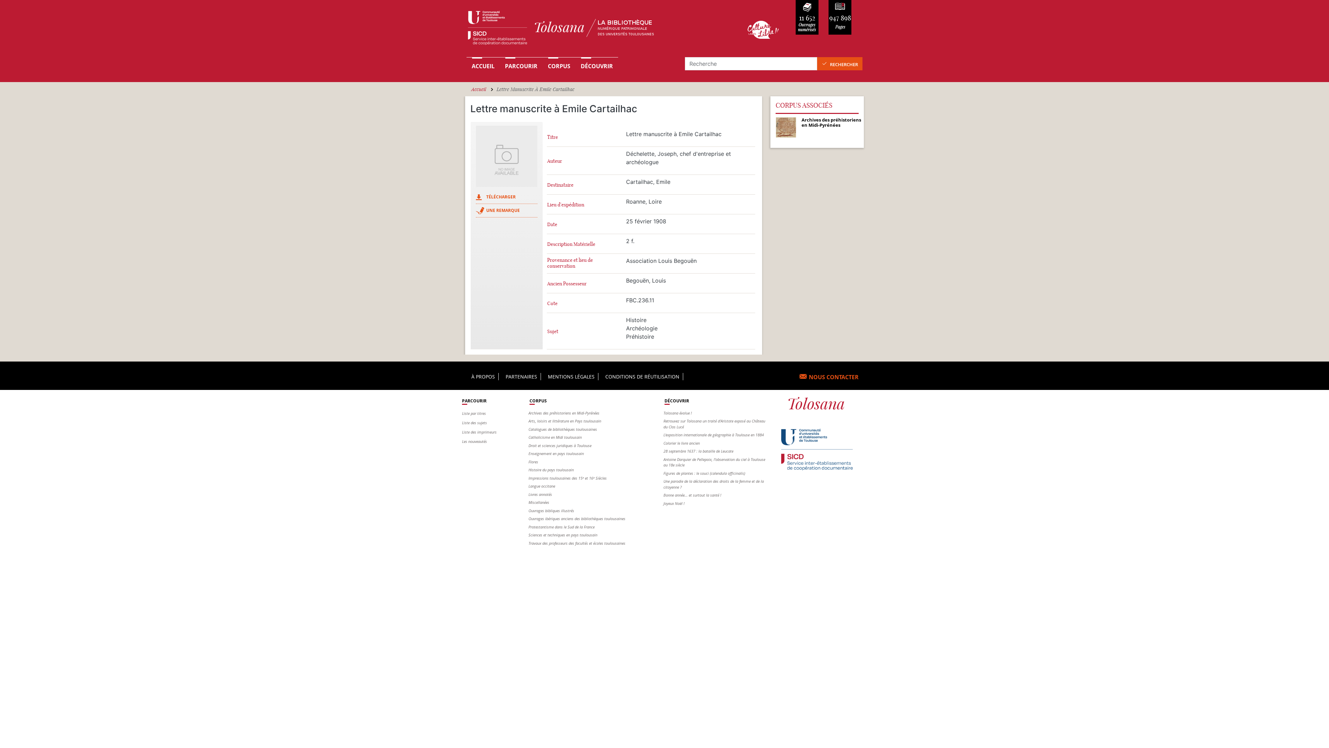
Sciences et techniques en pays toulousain (562, 534)
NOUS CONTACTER (834, 377)
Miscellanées (538, 502)
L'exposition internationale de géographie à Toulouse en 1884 (713, 434)
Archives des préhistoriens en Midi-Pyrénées (563, 413)
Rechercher (844, 64)
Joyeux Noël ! (674, 503)
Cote (552, 303)
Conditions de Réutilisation (642, 376)
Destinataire (560, 185)
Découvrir (597, 66)
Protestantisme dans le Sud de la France (561, 526)
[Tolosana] (596, 29)
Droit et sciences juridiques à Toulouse (559, 445)
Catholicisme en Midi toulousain (555, 437)
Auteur (554, 161)
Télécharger (501, 197)
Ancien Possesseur (567, 284)
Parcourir (521, 66)
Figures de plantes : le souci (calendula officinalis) (704, 473)
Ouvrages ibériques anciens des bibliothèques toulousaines (576, 518)
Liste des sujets (474, 422)
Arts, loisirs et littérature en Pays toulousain (564, 421)
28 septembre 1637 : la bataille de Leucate (698, 451)
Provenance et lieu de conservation (570, 263)
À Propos (483, 376)
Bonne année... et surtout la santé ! (692, 495)
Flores (533, 461)
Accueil (483, 66)
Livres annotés (540, 494)
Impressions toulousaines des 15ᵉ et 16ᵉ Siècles (567, 478)
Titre (552, 137)
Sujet (552, 332)
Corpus (559, 66)
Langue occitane (541, 486)
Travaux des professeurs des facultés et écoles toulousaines (576, 543)
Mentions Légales (571, 376)
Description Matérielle (571, 244)
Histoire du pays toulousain (551, 469)
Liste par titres (474, 413)
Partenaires (521, 376)
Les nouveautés (474, 441)
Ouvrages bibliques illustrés (551, 510)
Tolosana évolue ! (677, 413)
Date (552, 225)
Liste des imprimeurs (479, 432)
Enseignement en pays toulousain (556, 453)
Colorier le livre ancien (681, 443)
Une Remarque (503, 210)
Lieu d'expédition (565, 205)
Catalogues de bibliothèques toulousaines (562, 429)
